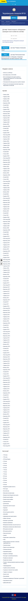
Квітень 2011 (6, 435)
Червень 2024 (6, 143)
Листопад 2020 (6, 219)
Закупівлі (5, 507)
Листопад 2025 (6, 111)
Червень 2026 (6, 96)
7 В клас (5, 474)
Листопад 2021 (6, 198)
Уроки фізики (6, 576)
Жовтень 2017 (6, 287)
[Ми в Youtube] (15, 4)
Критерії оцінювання (8, 522)
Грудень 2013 (6, 376)
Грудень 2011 (6, 422)
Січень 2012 (6, 420)
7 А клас (5, 469)
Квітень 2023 (6, 172)
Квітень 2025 (6, 124)
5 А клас (5, 461)
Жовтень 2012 (6, 403)
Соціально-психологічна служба (10, 569)
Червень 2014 (6, 363)
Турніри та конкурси (7, 572)
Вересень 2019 (6, 240)
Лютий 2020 (6, 232)
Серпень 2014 (6, 361)
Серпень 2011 (6, 431)
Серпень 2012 (6, 407)
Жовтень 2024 (6, 136)
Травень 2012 (6, 412)
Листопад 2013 (6, 378)
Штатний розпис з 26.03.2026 (9, 74)
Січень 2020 (6, 234)
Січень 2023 (6, 179)
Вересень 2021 (6, 202)
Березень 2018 (6, 276)
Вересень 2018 (6, 263)
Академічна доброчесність (9, 486)
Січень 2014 (6, 373)
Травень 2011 (6, 433)
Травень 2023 (6, 170)
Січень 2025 (6, 130)
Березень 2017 (6, 299)
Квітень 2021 (6, 211)
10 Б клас (5, 457)
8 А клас (5, 476)
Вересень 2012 (6, 405)
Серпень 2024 (6, 139)
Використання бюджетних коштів (10, 495)
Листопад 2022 (6, 181)
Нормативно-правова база (9, 537)
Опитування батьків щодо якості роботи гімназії (14, 81)
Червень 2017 (6, 293)
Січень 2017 (6, 304)
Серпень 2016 (6, 314)
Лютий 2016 (6, 325)
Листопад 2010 (6, 445)
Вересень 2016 (6, 312)
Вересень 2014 (6, 359)
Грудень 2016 (6, 306)
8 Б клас (5, 478)
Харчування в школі (7, 580)
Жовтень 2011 (6, 426)
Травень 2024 (6, 145)
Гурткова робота (7, 501)
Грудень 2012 (6, 399)
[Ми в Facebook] (13, 4)
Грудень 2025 (6, 109)
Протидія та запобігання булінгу (10, 555)
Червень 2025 (6, 120)
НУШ (4, 539)
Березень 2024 (6, 149)
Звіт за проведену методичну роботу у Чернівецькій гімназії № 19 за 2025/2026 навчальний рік (12, 78)
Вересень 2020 (6, 221)
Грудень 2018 (6, 257)
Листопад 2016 (6, 308)
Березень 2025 (6, 126)
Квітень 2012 (6, 414)
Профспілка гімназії (7, 560)
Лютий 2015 (6, 348)
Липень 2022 (6, 185)
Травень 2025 (6, 122)
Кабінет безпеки (7, 518)
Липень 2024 (6, 141)
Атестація (5, 488)
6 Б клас (5, 467)
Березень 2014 (6, 369)
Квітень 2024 (6, 147)
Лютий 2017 (6, 302)
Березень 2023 (6, 175)
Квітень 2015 (6, 344)
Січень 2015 (6, 350)
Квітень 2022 (6, 191)
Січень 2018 (6, 280)
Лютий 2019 (6, 253)
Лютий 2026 (6, 105)
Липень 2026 (6, 94)
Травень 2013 (6, 388)
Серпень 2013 (6, 384)
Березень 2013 (6, 392)
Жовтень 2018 (6, 261)
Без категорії (6, 490)
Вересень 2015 (6, 335)
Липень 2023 (6, 166)
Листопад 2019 (6, 238)
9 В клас (5, 484)
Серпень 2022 (6, 183)
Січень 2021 (6, 215)
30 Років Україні (6, 459)
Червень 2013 (6, 386)
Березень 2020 (6, 230)
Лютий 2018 (6, 278)
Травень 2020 (6, 225)
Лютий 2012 (6, 418)
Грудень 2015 (6, 329)
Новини (5, 535)
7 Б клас (5, 471)
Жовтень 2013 (6, 380)
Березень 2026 (6, 103)
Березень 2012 (6, 416)
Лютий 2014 (6, 371)
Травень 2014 (6, 365)
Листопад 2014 (6, 354)
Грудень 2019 (6, 236)
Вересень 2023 (6, 162)
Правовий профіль (7, 551)
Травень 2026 (6, 98)
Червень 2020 (6, 223)
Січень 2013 (6, 397)
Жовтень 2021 (6, 200)
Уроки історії (6, 574)
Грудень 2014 (6, 352)
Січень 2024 (6, 153)
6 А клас (5, 465)
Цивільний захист (7, 582)
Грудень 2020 (6, 217)
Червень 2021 (6, 206)
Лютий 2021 (6, 213)
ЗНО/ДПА (5, 514)
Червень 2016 (6, 316)
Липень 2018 (6, 268)
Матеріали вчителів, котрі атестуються (12, 524)
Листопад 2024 (6, 134)
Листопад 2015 (6, 331)
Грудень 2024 (6, 132)
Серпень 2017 (6, 291)
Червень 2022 (6, 187)
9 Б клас (5, 482)
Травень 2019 (6, 246)
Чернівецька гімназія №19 (14, 13)
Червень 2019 (6, 244)
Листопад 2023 (6, 158)
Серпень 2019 (6, 242)
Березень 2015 (6, 346)
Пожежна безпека (7, 549)
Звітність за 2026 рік (12, 1)
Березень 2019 (6, 251)
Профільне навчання (8, 557)
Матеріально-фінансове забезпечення (12, 526)
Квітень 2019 (6, 249)
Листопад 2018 (6, 259)
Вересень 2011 (6, 428)
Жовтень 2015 (6, 333)
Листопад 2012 (6, 401)
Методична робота (7, 531)
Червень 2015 (6, 340)
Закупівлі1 (15, 38)
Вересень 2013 (6, 382)
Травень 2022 (6, 189)
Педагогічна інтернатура (8, 547)
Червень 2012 (6, 409)
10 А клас (5, 454)
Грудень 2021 (6, 196)
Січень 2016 (6, 327)
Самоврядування (7, 565)
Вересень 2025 (6, 115)
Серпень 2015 (6, 337)
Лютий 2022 (6, 194)
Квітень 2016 (6, 321)
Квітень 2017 (6, 297)
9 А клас (5, 480)
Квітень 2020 (6, 227)
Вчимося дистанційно (8, 497)
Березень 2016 (6, 323)
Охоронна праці (6, 545)
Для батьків (6, 503)
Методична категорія (8, 529)
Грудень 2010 (6, 443)
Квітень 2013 (6, 390)
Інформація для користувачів (9, 516)
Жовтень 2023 (6, 160)
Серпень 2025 (6, 117)
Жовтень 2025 (6, 113)
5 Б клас (5, 463)
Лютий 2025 (6, 128)
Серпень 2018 (6, 266)
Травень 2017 (6, 295)
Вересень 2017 (6, 289)
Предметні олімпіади (8, 553)
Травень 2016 (6, 318)
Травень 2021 (6, 208)
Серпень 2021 (6, 204)
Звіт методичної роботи (8, 512)
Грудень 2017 (6, 282)
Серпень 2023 (6, 164)
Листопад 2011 (6, 424)
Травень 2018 (6, 272)
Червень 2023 (6, 168)
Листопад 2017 (6, 285)
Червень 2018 (6, 270)
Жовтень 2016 (6, 310)
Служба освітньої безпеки (9, 567)
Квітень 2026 (6, 100)
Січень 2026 (6, 107)
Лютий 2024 (6, 151)
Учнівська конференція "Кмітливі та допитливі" (13, 578)
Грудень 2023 (6, 156)
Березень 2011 (6, 437)
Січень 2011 (6, 441)
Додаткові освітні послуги (9, 505)
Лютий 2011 (6, 439)
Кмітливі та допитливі (8, 520)
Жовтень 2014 (6, 357)
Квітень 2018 (6, 274)
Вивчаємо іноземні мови (8, 493)
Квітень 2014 (6, 367)
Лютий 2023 (6, 177)
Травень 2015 (6, 342)
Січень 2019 (6, 255)
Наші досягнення (7, 533)
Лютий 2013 (6, 395)
